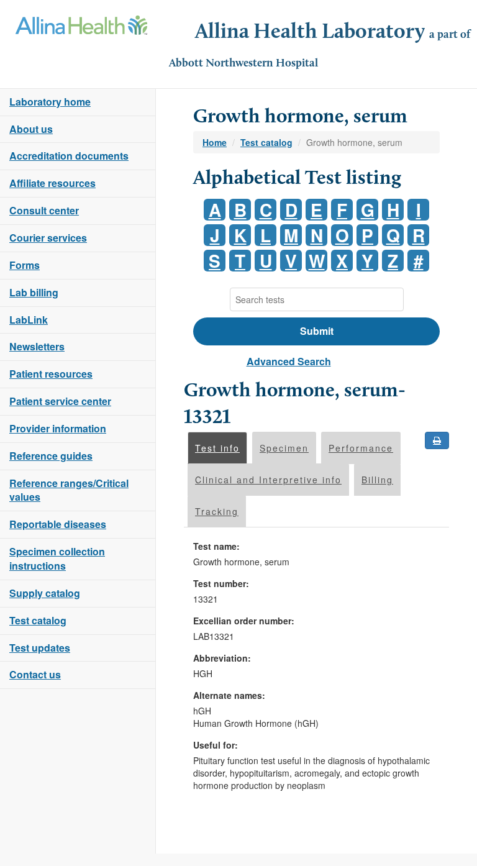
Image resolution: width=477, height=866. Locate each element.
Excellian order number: (243, 620)
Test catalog (37, 620)
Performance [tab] (361, 448)
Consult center (44, 210)
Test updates (39, 647)
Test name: (216, 546)
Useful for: (215, 745)
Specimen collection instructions (57, 558)
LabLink (28, 319)
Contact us (35, 674)
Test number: (221, 583)
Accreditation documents (69, 155)
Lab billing (33, 292)
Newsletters (37, 346)
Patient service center (60, 401)
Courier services (48, 237)
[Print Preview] (437, 440)
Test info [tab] (217, 448)
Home (214, 142)
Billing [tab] (377, 479)
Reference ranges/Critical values (69, 490)
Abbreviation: (222, 658)
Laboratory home (50, 101)
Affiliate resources (52, 183)
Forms (24, 265)
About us (31, 129)
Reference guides (51, 456)
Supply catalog (44, 593)
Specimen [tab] (284, 448)
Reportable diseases (57, 524)
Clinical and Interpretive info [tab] (268, 479)
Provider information (57, 428)
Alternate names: (229, 695)
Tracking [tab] (216, 511)
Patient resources (51, 374)
